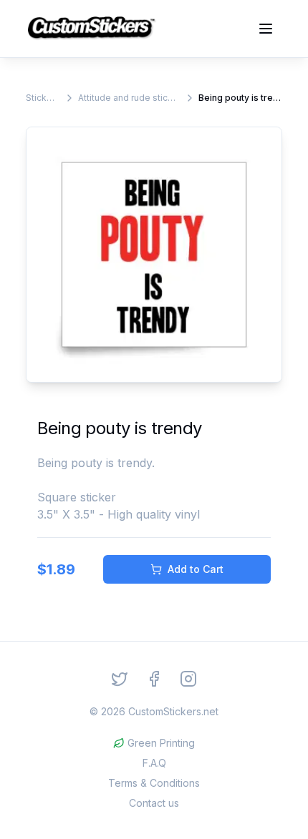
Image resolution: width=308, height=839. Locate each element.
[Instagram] (188, 678)
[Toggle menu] (265, 28)
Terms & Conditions (154, 783)
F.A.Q (154, 763)
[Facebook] (154, 678)
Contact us (154, 803)
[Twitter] (119, 678)
